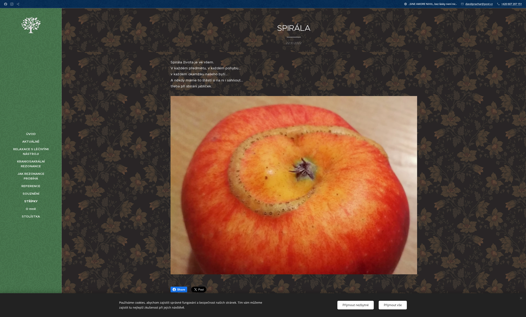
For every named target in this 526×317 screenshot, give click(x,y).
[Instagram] (11, 4)
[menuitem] (30, 134)
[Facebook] (5, 4)
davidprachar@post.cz (479, 4)
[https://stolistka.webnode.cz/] (18, 4)
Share (181, 289)
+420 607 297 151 (511, 4)
